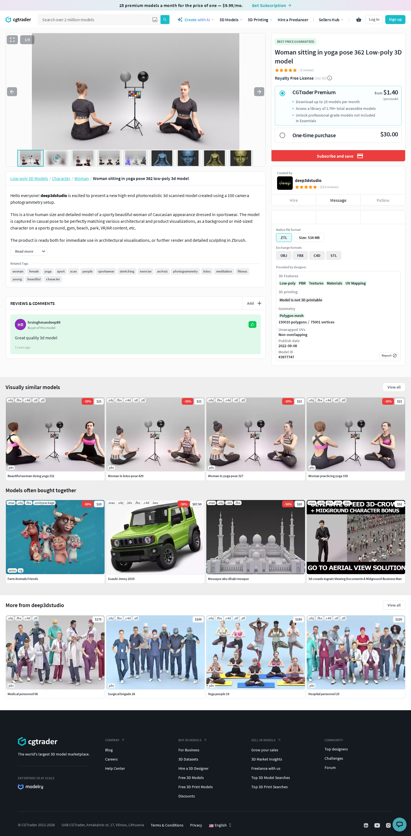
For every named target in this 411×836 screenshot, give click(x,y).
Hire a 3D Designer (193, 768)
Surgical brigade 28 (121, 694)
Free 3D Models (191, 777)
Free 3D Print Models (195, 786)
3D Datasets (188, 759)
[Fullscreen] (12, 39)
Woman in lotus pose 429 (125, 476)
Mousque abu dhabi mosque (228, 579)
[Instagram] (389, 825)
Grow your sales (264, 749)
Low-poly (288, 283)
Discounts (186, 796)
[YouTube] (378, 825)
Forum (330, 767)
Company (112, 740)
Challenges (334, 758)
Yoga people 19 (218, 694)
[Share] (383, 217)
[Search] (164, 19)
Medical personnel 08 (23, 694)
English (218, 825)
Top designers (336, 749)
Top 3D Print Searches (269, 786)
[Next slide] (259, 91)
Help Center (115, 768)
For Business (188, 749)
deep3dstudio (308, 180)
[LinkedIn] (366, 825)
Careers (111, 759)
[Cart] (358, 19)
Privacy (196, 825)
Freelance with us (265, 768)
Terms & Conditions (167, 825)
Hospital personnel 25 (323, 694)
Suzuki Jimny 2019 (121, 579)
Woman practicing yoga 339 (328, 476)
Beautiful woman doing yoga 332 (31, 476)
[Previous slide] (12, 91)
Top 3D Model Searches (270, 777)
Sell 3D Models (263, 740)
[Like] (293, 217)
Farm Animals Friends (23, 579)
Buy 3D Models (190, 740)
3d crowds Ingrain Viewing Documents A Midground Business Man (355, 579)
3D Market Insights (266, 759)
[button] (154, 19)
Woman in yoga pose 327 (225, 476)
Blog (109, 749)
